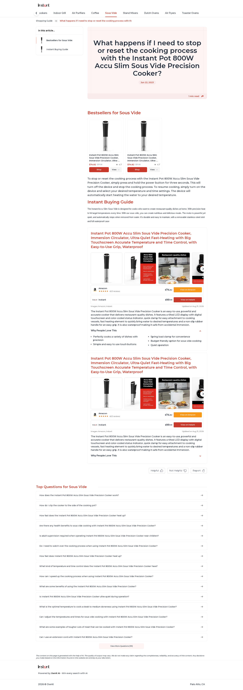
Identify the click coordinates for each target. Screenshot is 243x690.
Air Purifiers (78, 13)
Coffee (95, 13)
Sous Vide (111, 13)
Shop (99, 170)
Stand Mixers (130, 13)
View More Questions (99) (121, 646)
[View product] (105, 146)
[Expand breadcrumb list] (56, 20)
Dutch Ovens (151, 13)
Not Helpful (175, 470)
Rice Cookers (39, 13)
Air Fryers (170, 13)
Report (197, 470)
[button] (202, 96)
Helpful (155, 470)
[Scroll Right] (203, 269)
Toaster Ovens (190, 13)
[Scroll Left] (36, 13)
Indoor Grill (59, 13)
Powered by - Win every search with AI (63, 673)
